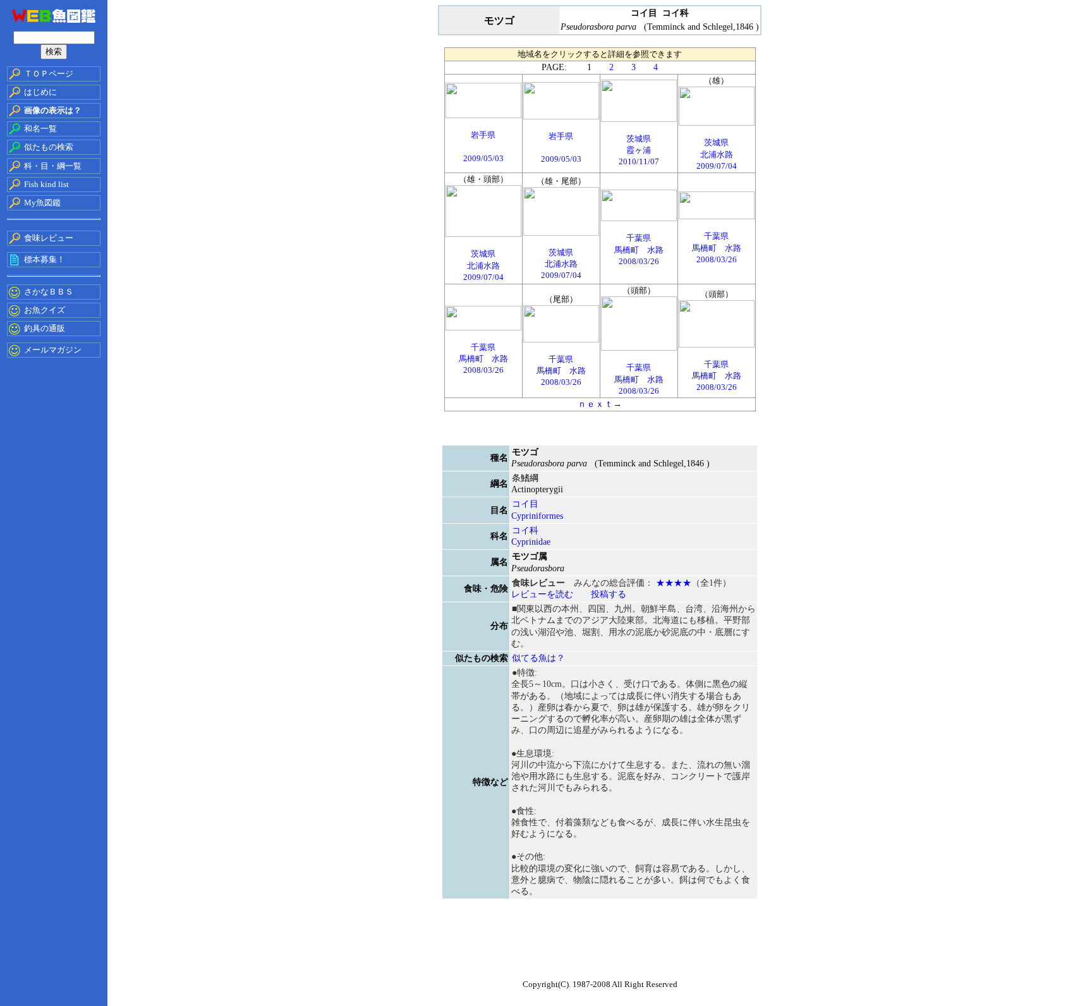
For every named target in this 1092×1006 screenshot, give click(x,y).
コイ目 (525, 504)
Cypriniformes (537, 516)
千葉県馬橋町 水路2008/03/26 (639, 249)
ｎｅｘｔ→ (600, 404)
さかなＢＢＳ (48, 291)
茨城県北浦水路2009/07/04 (716, 154)
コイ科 (525, 530)
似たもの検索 (48, 147)
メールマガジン (53, 350)
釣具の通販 (44, 328)
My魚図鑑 (42, 202)
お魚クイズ (44, 310)
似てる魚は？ (538, 658)
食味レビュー (48, 238)
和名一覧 (40, 128)
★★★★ (673, 583)
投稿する (608, 594)
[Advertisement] (600, 943)
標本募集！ (44, 259)
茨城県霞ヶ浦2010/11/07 (639, 150)
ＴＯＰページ (48, 73)
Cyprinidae (530, 542)
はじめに (40, 92)
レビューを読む (542, 594)
